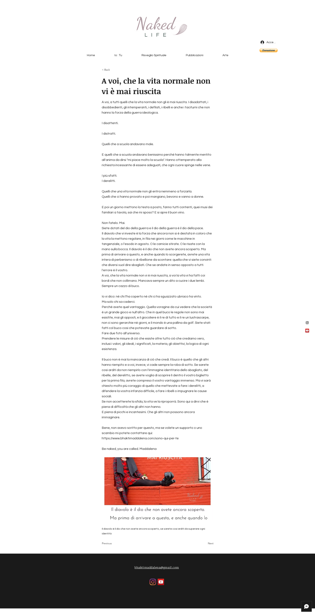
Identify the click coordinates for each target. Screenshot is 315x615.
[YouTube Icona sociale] (307, 330)
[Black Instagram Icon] (307, 323)
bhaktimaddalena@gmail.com (157, 567)
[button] (269, 50)
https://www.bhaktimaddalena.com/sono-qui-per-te (140, 438)
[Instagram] (153, 582)
